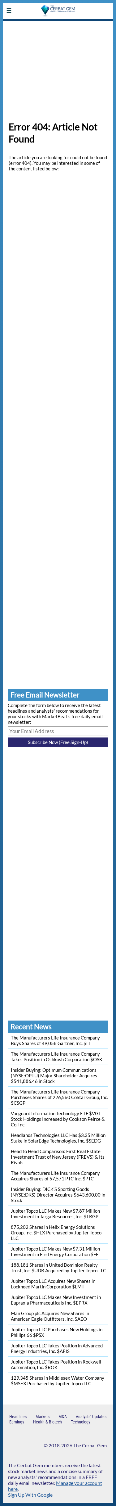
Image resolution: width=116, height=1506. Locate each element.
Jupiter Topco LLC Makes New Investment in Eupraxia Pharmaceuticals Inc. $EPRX (56, 1299)
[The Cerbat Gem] (58, 25)
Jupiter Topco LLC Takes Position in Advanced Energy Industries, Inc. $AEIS (57, 1348)
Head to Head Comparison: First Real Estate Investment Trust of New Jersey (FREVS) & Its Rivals (58, 1156)
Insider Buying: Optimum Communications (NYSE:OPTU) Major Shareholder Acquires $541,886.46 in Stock (54, 1075)
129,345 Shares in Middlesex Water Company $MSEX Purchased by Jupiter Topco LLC (57, 1380)
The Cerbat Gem (90, 1445)
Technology (80, 1421)
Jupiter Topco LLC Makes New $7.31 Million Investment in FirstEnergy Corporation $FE (55, 1251)
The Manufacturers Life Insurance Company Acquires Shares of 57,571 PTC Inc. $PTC (55, 1175)
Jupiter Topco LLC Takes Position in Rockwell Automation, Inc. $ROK (56, 1364)
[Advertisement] (58, 68)
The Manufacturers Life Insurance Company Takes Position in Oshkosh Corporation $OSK (56, 1056)
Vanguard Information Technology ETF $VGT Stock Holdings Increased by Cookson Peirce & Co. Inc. (58, 1119)
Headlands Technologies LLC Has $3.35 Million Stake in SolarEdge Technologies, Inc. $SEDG (58, 1137)
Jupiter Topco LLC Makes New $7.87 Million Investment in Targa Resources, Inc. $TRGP (55, 1213)
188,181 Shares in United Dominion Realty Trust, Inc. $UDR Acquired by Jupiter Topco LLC (58, 1267)
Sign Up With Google (30, 1495)
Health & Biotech (47, 1421)
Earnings (16, 1421)
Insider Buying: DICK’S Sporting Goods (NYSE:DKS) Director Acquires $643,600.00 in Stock (58, 1194)
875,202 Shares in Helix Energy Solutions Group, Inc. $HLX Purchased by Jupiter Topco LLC (56, 1232)
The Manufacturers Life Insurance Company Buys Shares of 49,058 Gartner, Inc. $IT (55, 1040)
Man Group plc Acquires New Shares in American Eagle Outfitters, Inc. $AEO (50, 1316)
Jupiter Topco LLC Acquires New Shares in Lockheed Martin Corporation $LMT (53, 1283)
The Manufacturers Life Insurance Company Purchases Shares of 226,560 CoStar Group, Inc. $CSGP (59, 1097)
